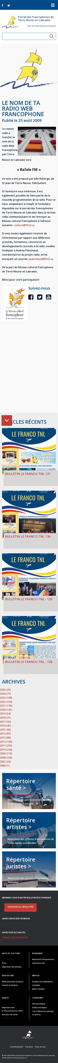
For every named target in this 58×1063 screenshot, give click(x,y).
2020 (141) (6, 709)
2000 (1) (4, 765)
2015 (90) (5, 729)
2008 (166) (6, 757)
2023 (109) (6, 697)
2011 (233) (6, 745)
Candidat (36, 985)
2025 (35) (5, 689)
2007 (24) (5, 761)
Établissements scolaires (12, 981)
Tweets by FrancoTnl (14, 937)
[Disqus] (29, 372)
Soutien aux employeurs (42, 981)
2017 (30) (5, 721)
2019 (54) (5, 713)
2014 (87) (5, 733)
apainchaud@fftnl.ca (41, 259)
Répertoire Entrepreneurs (43, 959)
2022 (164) (6, 701)
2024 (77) (5, 693)
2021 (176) (6, 705)
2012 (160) (6, 741)
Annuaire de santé (10, 1014)
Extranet (29, 1047)
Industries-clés (38, 963)
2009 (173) (6, 753)
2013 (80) (5, 737)
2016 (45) (5, 725)
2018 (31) (5, 717)
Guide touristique (39, 1007)
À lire (4, 963)
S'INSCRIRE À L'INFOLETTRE (20, 907)
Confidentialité (16, 1047)
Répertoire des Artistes (12, 967)
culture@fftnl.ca (24, 225)
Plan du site (40, 1047)
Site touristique (38, 1004)
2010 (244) (6, 749)
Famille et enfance (10, 985)
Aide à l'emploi (38, 989)
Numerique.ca (21, 1058)
